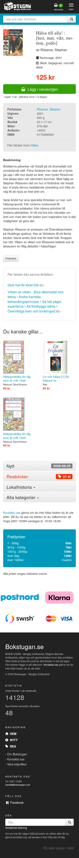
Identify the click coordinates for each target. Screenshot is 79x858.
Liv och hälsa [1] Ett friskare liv (56, 379)
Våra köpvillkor (17, 764)
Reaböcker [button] (39, 476)
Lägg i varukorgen (41, 89)
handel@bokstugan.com (17, 784)
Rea (12, 746)
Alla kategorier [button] (22, 497)
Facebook (16, 802)
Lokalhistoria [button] (20, 487)
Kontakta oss (11, 512)
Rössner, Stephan (49, 109)
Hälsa (34, 145)
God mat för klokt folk (23, 285)
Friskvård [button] (10, 258)
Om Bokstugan (17, 754)
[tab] (39, 465)
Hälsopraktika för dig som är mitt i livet (17, 379)
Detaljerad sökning (16, 827)
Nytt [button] (39, 466)
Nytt (13, 740)
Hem (12, 734)
